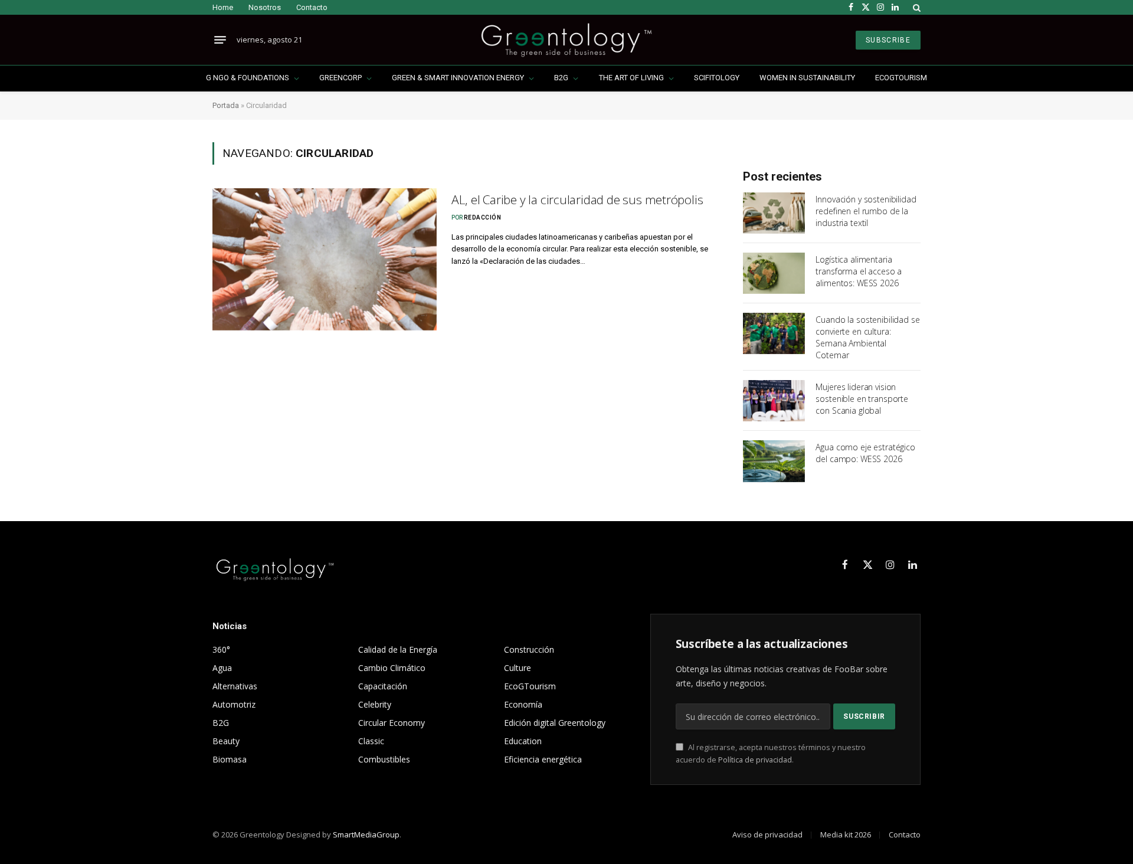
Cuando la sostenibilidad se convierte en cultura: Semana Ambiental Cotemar (867, 337)
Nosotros (264, 7)
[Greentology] (566, 40)
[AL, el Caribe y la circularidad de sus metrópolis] (324, 259)
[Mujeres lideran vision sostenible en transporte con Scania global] (774, 400)
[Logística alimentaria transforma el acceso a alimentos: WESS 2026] (774, 273)
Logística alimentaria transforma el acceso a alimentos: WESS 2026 (859, 271)
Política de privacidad (755, 760)
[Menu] (220, 40)
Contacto (312, 7)
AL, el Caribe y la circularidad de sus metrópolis (577, 199)
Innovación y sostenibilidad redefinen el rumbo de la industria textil (866, 211)
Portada (225, 105)
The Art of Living (631, 77)
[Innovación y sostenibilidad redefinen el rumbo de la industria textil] (774, 213)
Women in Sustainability (807, 77)
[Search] (916, 7)
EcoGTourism (901, 77)
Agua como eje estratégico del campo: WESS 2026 (865, 452)
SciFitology (716, 77)
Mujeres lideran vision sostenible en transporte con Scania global (862, 398)
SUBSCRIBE (888, 40)
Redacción (483, 217)
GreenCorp (340, 77)
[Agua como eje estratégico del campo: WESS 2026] (774, 461)
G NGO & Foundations (247, 77)
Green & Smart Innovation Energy (458, 77)
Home (222, 7)
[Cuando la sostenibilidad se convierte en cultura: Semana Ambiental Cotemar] (774, 333)
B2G (561, 77)
